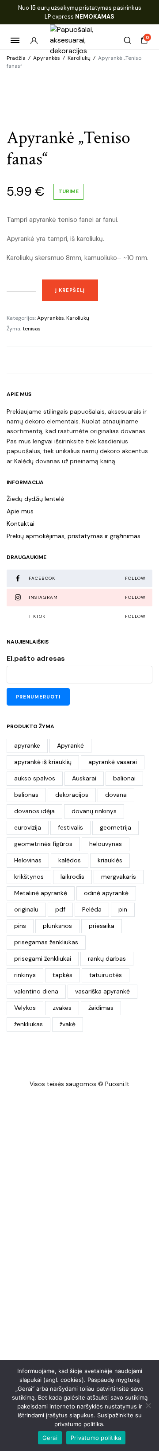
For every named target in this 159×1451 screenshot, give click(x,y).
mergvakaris (118, 877)
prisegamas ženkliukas (46, 942)
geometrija (115, 827)
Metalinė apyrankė (40, 893)
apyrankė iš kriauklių (43, 762)
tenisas (32, 328)
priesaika (101, 926)
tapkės (62, 975)
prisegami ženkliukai (42, 958)
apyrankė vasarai (112, 762)
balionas (26, 795)
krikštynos (29, 877)
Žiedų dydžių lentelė (35, 499)
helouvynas (105, 844)
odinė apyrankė (106, 893)
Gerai (49, 1437)
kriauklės (110, 860)
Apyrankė (70, 745)
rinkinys (25, 975)
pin (122, 909)
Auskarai (84, 778)
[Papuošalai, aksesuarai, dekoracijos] (80, 40)
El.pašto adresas (36, 658)
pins (20, 926)
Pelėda (92, 909)
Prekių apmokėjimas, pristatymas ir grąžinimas (73, 536)
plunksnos (57, 926)
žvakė (68, 1024)
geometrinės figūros (43, 844)
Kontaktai (20, 524)
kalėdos (69, 860)
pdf (60, 909)
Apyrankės (46, 58)
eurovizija (27, 827)
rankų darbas (107, 958)
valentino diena (36, 991)
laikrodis (72, 877)
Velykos (25, 1008)
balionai (124, 778)
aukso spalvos (34, 778)
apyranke (27, 745)
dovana (116, 795)
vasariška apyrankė (102, 991)
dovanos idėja (34, 811)
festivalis (70, 827)
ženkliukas (28, 1024)
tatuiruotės (105, 975)
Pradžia (16, 58)
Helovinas (28, 860)
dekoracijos (71, 795)
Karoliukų (79, 58)
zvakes (62, 1008)
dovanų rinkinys (94, 811)
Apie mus (20, 511)
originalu (26, 909)
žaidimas (101, 1008)
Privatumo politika (96, 1437)
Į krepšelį (70, 290)
